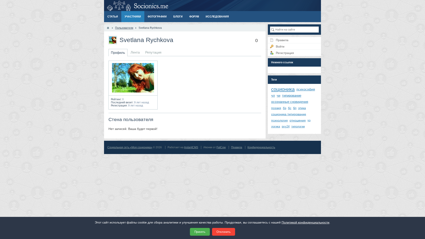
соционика (283, 89)
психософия (305, 89)
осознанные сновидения (289, 102)
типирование (291, 95)
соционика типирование (288, 114)
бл (294, 108)
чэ (309, 120)
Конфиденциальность (261, 147)
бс (289, 108)
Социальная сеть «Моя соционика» (129, 147)
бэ (284, 108)
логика (275, 126)
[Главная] (108, 27)
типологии (298, 126)
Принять (199, 231)
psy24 (286, 126)
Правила (236, 147)
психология (279, 120)
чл (273, 95)
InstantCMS (191, 147)
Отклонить (223, 231)
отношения (298, 120)
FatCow (221, 147)
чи (278, 95)
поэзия (276, 108)
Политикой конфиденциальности (305, 222)
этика (302, 108)
